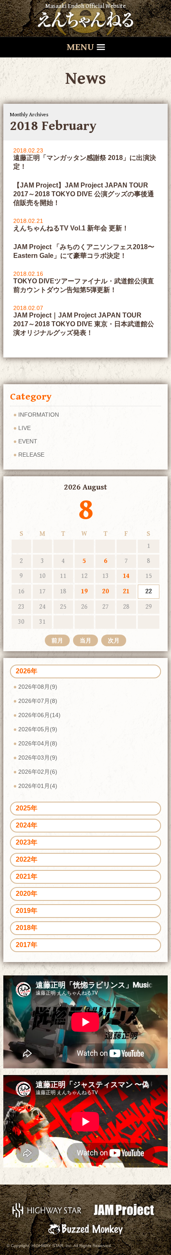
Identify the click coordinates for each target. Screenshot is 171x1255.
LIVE (24, 428)
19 (84, 591)
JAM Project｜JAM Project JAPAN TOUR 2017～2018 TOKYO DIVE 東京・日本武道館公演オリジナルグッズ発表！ (83, 324)
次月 (114, 640)
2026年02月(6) (37, 771)
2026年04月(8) (37, 743)
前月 (57, 640)
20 (105, 591)
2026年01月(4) (37, 785)
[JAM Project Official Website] (124, 1209)
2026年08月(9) (37, 686)
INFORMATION (38, 414)
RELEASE (31, 454)
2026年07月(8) (37, 701)
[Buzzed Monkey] (85, 1228)
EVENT (27, 441)
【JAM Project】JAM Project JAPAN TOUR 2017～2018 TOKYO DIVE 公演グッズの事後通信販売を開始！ (83, 194)
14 (126, 576)
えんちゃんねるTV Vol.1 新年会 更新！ (71, 228)
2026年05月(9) (37, 729)
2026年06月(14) (39, 715)
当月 (85, 640)
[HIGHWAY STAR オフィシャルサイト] (47, 1209)
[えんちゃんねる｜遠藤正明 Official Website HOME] (85, 18)
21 (126, 591)
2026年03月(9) (37, 757)
